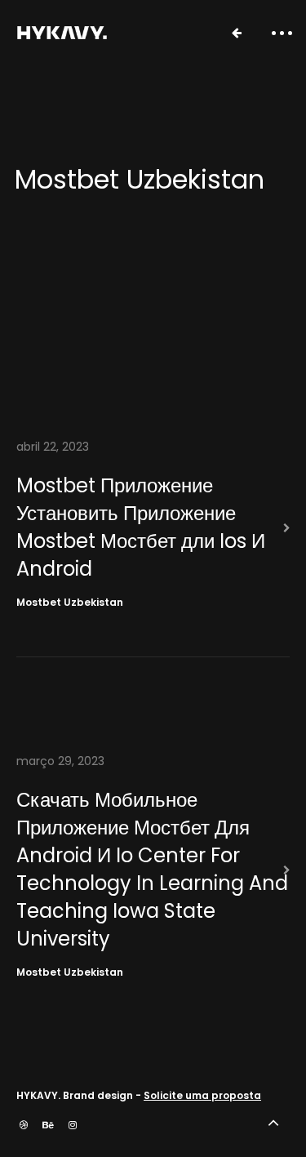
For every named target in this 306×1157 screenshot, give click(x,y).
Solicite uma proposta (202, 1095)
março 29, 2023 (60, 761)
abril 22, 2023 (52, 446)
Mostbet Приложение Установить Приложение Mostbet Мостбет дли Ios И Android (140, 527)
